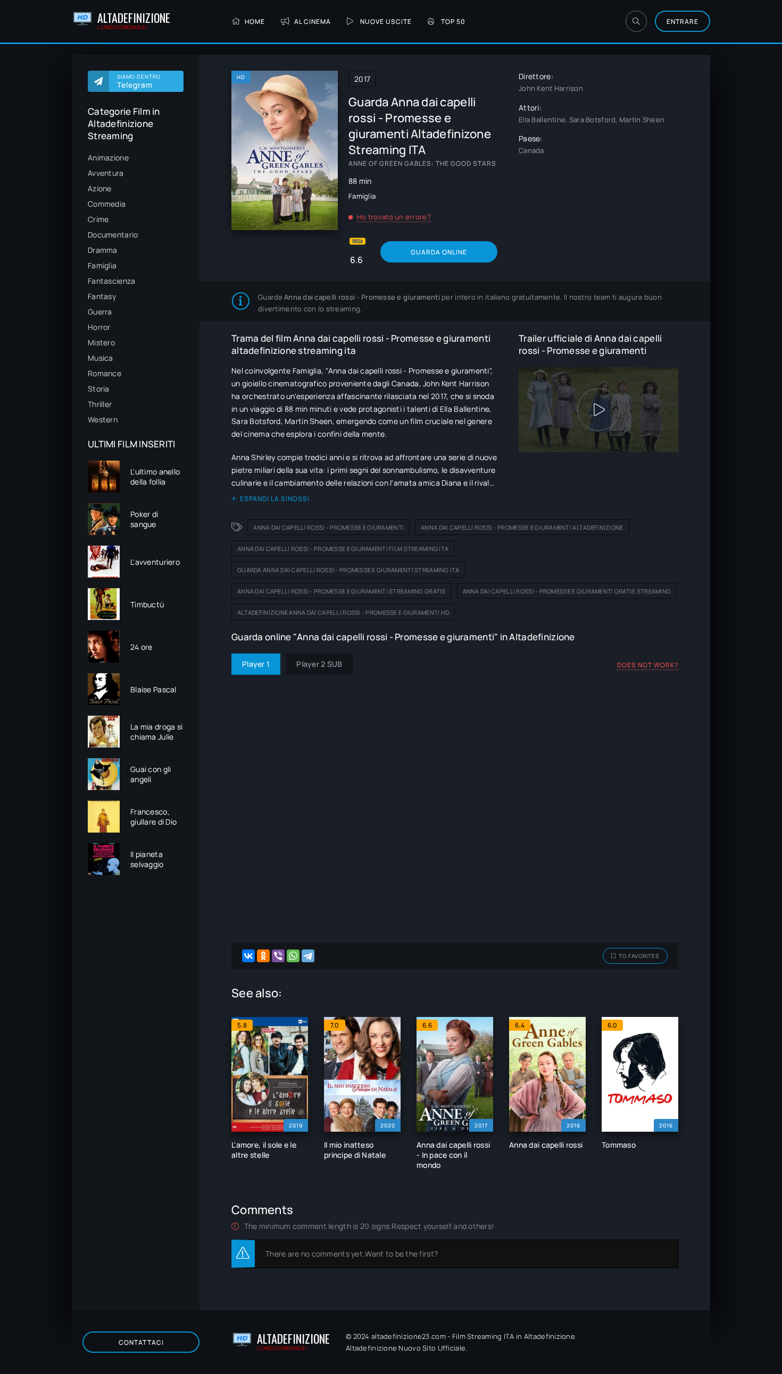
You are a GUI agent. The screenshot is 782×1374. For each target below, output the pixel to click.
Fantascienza (111, 281)
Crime (98, 219)
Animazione (108, 157)
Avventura (106, 173)
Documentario (113, 235)
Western (103, 419)
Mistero (101, 342)
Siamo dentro (139, 81)
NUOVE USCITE (386, 21)
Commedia (107, 204)
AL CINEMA (312, 21)
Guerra (100, 312)
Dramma (103, 250)
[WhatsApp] (293, 955)
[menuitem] (136, 157)
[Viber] (278, 955)
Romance (104, 373)
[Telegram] (308, 955)
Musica (100, 358)
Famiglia (102, 265)
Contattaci (141, 1342)
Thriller (100, 404)
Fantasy (102, 296)
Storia (99, 389)
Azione (100, 188)
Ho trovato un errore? (394, 217)
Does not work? (647, 664)
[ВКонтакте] (248, 955)
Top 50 (453, 21)
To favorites (639, 956)
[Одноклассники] (263, 955)
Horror (99, 327)
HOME (255, 21)
